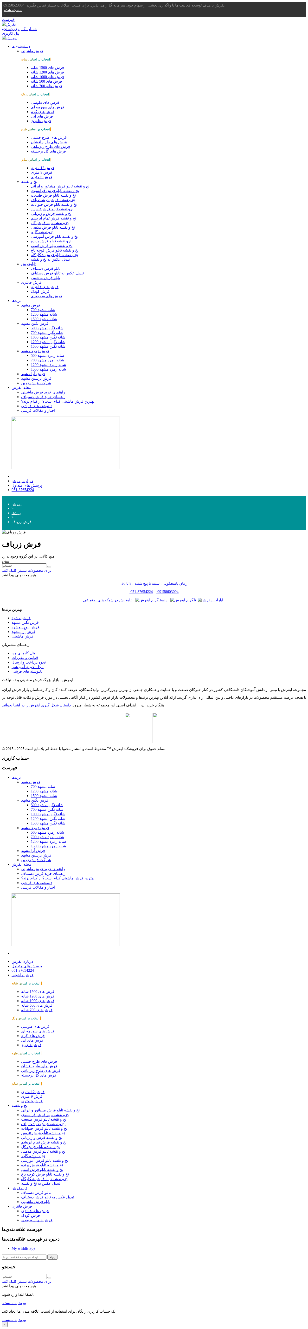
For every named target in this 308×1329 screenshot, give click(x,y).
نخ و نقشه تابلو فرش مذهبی (53, 227)
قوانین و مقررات (25, 658)
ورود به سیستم (14, 1303)
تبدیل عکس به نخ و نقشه (50, 259)
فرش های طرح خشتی (49, 137)
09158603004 (168, 592)
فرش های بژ (41, 121)
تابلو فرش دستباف (45, 268)
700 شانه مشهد (43, 310)
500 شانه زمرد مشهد (47, 355)
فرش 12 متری (42, 168)
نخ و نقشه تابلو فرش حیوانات (54, 204)
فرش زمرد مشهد (35, 351)
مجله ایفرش (21, 387)
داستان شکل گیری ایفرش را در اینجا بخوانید (36, 705)
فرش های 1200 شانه (47, 72)
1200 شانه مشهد (44, 314)
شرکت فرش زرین (36, 383)
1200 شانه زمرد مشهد (48, 365)
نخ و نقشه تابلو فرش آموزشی (54, 236)
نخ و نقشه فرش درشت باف (53, 200)
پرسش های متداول (27, 485)
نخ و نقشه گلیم (42, 232)
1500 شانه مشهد (44, 319)
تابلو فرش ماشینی (45, 278)
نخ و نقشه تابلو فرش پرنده (51, 241)
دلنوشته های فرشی (36, 406)
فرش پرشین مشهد (36, 378)
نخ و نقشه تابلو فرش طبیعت (53, 195)
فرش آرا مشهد (33, 374)
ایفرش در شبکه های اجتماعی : (107, 600)
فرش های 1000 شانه (47, 77)
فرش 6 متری (41, 177)
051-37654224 (23, 490)
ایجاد (52, 1257)
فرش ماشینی (32, 51)
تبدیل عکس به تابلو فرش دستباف (57, 273)
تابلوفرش (28, 264)
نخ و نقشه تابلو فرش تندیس (52, 209)
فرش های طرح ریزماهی (50, 147)
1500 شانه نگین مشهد (48, 346)
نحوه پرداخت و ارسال (29, 662)
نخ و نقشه (29, 181)
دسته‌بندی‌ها (21, 46)
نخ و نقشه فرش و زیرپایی (51, 214)
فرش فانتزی (31, 282)
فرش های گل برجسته (48, 151)
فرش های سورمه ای (47, 107)
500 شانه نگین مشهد (47, 328)
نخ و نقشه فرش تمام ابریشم (53, 218)
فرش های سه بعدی (46, 296)
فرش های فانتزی (44, 287)
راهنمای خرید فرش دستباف (43, 397)
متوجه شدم (12, 10)
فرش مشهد (30, 305)
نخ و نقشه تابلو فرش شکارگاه (54, 255)
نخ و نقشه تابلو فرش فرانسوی (55, 191)
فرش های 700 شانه (46, 86)
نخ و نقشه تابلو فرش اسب (51, 246)
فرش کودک (40, 291)
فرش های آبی (42, 116)
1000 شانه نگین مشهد (48, 337)
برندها (16, 301)
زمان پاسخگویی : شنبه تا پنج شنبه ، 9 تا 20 (154, 583)
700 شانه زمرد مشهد (47, 360)
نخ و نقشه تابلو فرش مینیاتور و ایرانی (60, 186)
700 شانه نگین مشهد (47, 333)
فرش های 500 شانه (46, 81)
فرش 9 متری (41, 172)
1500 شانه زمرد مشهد (48, 369)
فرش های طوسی (45, 102)
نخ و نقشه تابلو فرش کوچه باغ (54, 250)
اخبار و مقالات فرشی (38, 410)
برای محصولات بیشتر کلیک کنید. (27, 570)
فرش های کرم (42, 112)
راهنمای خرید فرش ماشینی (43, 392)
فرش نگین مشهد (34, 323)
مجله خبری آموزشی (28, 667)
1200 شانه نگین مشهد (48, 342)
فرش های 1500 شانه (47, 68)
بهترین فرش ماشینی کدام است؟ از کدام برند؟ (57, 401)
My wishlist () (23, 1248)
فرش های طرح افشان (49, 142)
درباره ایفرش (22, 481)
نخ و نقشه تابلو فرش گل (50, 223)
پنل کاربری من (23, 653)
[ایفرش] (9, 24)
